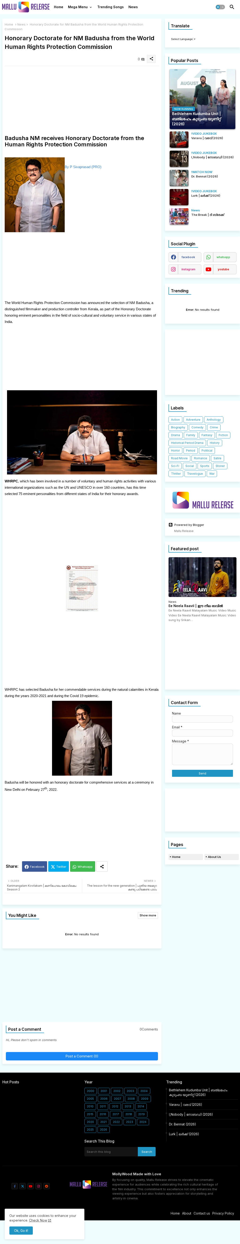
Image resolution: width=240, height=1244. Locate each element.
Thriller (176, 473)
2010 (90, 1106)
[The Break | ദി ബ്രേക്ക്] (179, 216)
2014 (141, 1106)
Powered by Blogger (189, 525)
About (186, 1213)
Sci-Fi (175, 466)
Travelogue (195, 473)
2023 (129, 1122)
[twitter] (22, 1186)
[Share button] (102, 866)
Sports (204, 466)
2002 (116, 1091)
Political (207, 450)
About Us (214, 857)
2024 (142, 1122)
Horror (175, 450)
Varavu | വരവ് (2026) (185, 1105)
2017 (115, 1114)
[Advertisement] (82, 102)
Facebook (37, 866)
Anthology (214, 419)
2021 (103, 1122)
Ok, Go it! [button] (21, 1231)
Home (58, 7)
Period (190, 450)
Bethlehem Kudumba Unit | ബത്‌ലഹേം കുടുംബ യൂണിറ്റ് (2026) (198, 1092)
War (211, 473)
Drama (175, 435)
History (215, 443)
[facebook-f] (14, 1186)
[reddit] (46, 1186)
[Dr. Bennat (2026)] (179, 178)
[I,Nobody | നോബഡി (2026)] (179, 159)
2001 (104, 1091)
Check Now (38, 1220)
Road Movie (179, 458)
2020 (90, 1122)
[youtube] (30, 1186)
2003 (130, 1091)
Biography (178, 427)
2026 (103, 1129)
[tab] (59, 8)
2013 (128, 1106)
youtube (223, 269)
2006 (104, 1098)
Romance (200, 458)
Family (190, 435)
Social (189, 466)
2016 (103, 1114)
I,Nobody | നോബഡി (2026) (191, 1114)
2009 (144, 1098)
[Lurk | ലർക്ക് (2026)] (179, 197)
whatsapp (223, 257)
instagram (188, 269)
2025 (90, 1129)
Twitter (61, 866)
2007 (117, 1098)
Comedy (197, 427)
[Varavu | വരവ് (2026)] (179, 139)
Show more (148, 915)
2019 (141, 1114)
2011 (103, 1106)
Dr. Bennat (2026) (182, 1124)
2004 (144, 1091)
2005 (90, 1098)
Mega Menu (78, 7)
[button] (220, 7)
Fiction (223, 435)
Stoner (220, 466)
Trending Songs (110, 7)
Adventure (193, 419)
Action (175, 419)
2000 (90, 1091)
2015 (90, 1114)
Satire (217, 458)
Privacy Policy (223, 1213)
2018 (128, 1114)
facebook (188, 257)
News (133, 7)
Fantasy (207, 435)
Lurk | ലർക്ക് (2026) (184, 1134)
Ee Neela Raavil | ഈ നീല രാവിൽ (196, 606)
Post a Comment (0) (81, 1056)
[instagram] (38, 1186)
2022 (116, 1122)
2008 (131, 1098)
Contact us (202, 1213)
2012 (115, 1106)
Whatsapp (85, 866)
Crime (214, 427)
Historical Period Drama (187, 443)
